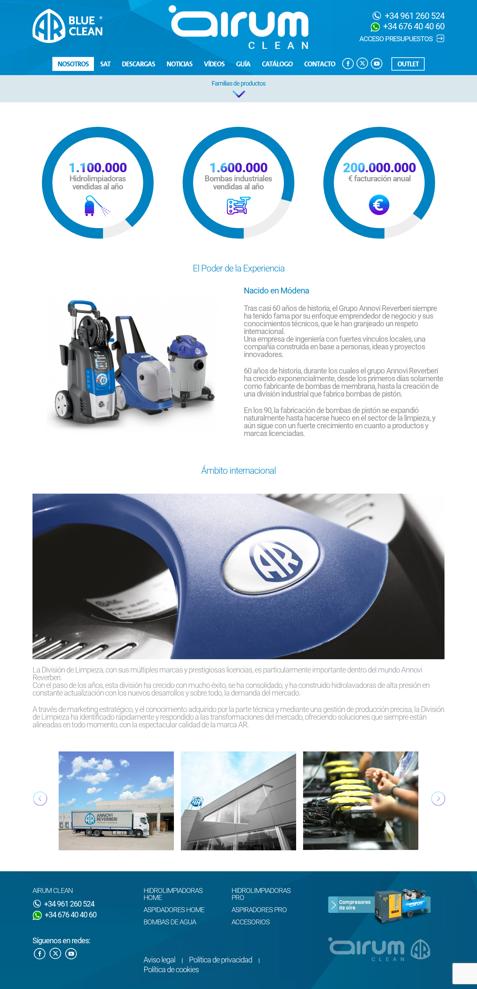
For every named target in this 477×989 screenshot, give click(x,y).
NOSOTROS (73, 64)
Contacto (319, 64)
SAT (105, 64)
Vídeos (214, 64)
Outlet (408, 64)
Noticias (179, 64)
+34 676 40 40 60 (413, 26)
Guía (243, 64)
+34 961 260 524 (414, 16)
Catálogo (277, 64)
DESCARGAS (138, 64)
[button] (238, 88)
